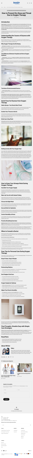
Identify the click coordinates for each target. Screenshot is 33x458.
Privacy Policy (23, 430)
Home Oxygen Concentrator (5, 431)
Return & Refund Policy (24, 431)
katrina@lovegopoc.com (6, 419)
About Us (2, 442)
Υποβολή (6, 399)
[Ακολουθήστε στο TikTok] (5, 450)
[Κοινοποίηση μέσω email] (13, 357)
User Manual (15, 430)
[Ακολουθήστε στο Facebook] (1, 450)
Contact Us (15, 431)
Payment (22, 437)
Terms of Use (23, 434)
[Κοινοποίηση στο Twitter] (9, 357)
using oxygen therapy (22, 255)
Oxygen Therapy (11, 10)
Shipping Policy (23, 433)
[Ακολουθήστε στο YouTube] (3, 450)
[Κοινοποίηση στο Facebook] (6, 357)
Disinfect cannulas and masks (6, 285)
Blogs (4, 7)
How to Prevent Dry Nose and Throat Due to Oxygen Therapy (14, 7)
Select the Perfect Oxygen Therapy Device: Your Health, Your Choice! (12, 339)
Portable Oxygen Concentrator (5, 430)
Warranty (22, 436)
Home (2, 7)
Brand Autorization (4, 445)
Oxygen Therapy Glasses (4, 433)
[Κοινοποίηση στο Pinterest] (11, 357)
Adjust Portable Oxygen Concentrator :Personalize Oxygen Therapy (11, 340)
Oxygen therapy (3, 24)
